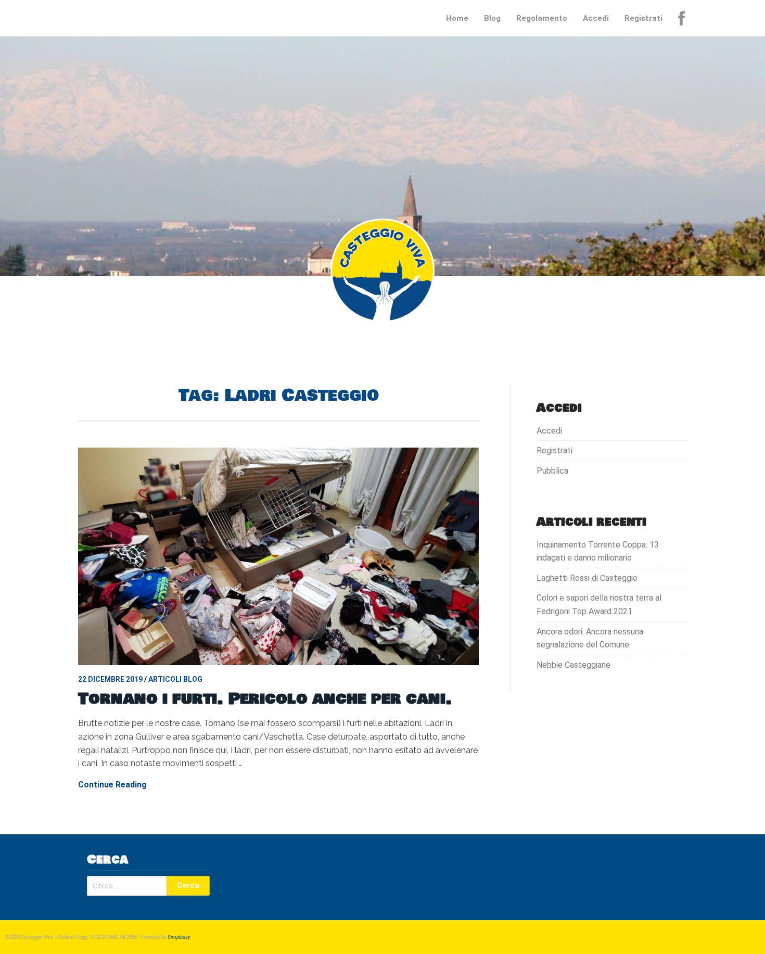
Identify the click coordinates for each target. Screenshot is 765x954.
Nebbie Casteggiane (573, 665)
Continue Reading (112, 785)
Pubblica (552, 471)
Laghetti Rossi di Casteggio (587, 578)
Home (457, 18)
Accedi (596, 18)
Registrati (643, 18)
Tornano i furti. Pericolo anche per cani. (265, 699)
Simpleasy (179, 937)
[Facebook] (682, 18)
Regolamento (541, 18)
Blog (492, 18)
